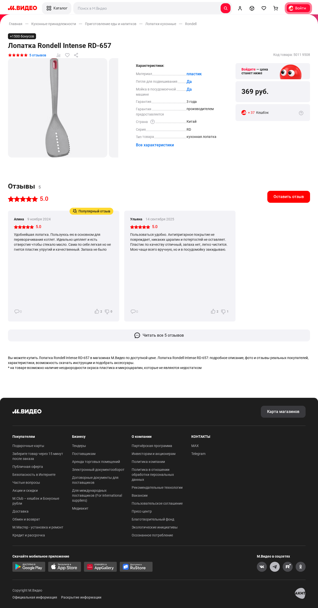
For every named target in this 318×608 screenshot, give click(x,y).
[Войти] (240, 8)
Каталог (60, 8)
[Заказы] (252, 8)
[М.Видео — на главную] (22, 8)
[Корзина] (276, 8)
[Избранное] (264, 8)
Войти (300, 8)
